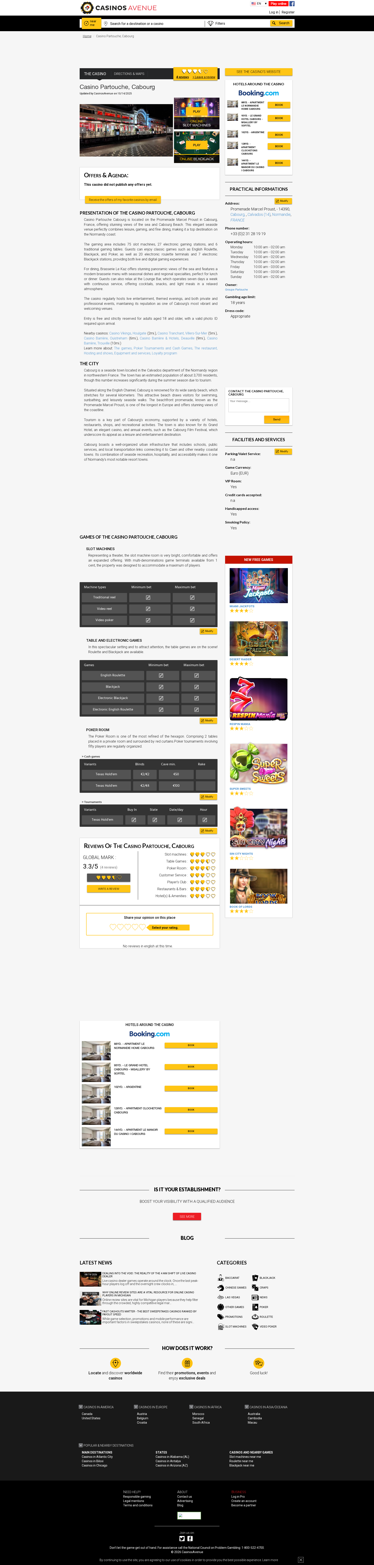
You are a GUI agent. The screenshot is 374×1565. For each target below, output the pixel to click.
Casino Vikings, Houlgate (127, 333)
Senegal (198, 1418)
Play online (278, 3)
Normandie (281, 214)
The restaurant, (205, 348)
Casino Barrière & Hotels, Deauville (167, 338)
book (191, 1045)
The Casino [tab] (95, 73)
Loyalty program (164, 353)
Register (288, 12)
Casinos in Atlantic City (97, 1456)
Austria (142, 1414)
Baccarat (232, 1277)
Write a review (108, 889)
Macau (252, 1422)
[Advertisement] (187, 51)
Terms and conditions (138, 1505)
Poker (264, 1307)
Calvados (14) (259, 214)
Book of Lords (241, 906)
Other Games (234, 1307)
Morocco (198, 1414)
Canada (87, 1414)
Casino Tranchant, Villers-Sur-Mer (182, 333)
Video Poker (268, 1326)
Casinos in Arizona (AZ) (172, 1465)
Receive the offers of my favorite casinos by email (123, 200)
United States (91, 1418)
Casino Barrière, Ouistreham (105, 338)
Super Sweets (240, 788)
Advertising (185, 1501)
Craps (264, 1287)
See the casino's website (259, 72)
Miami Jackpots (242, 606)
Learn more (270, 1560)
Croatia (142, 1422)
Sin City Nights (241, 853)
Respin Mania (240, 724)
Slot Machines (236, 1326)
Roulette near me (241, 1461)
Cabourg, (238, 214)
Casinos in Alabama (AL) (172, 1456)
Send (276, 419)
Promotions (234, 1316)
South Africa (201, 1422)
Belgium (142, 1418)
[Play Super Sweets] (259, 762)
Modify (209, 631)
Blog (180, 1505)
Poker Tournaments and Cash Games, (163, 348)
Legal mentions (133, 1501)
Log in (273, 12)
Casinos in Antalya (168, 1461)
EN (259, 3)
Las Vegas (232, 1297)
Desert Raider (240, 659)
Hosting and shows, (98, 353)
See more (187, 1217)
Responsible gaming (137, 1496)
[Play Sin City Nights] (259, 827)
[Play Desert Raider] (259, 638)
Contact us (184, 1496)
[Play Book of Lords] (259, 886)
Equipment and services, (132, 353)
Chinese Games (236, 1287)
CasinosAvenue (192, 1552)
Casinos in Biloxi (92, 1461)
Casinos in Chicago (94, 1465)
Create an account (243, 1501)
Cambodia (255, 1418)
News (264, 1297)
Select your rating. (165, 927)
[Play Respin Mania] (259, 697)
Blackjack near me (241, 1465)
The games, (123, 348)
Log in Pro (238, 1496)
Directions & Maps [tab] (129, 74)
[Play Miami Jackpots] (259, 585)
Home (87, 36)
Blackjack (267, 1277)
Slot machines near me (245, 1456)
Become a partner (243, 1505)
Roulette (266, 1316)
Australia (254, 1414)
